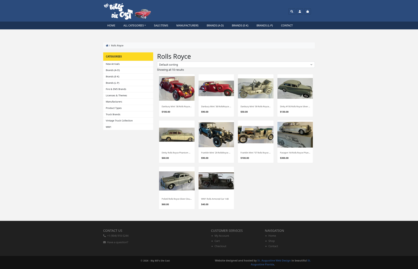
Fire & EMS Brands (116, 89)
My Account (222, 235)
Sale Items (161, 25)
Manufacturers (187, 25)
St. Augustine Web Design (274, 260)
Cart (217, 241)
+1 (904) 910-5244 (117, 235)
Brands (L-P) (265, 25)
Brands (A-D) (215, 25)
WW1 (108, 126)
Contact (287, 25)
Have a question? (117, 242)
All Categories (133, 25)
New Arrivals (113, 63)
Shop (271, 241)
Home (111, 25)
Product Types (114, 108)
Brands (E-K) (240, 25)
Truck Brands (113, 114)
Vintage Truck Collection (119, 120)
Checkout (220, 246)
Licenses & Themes (116, 95)
